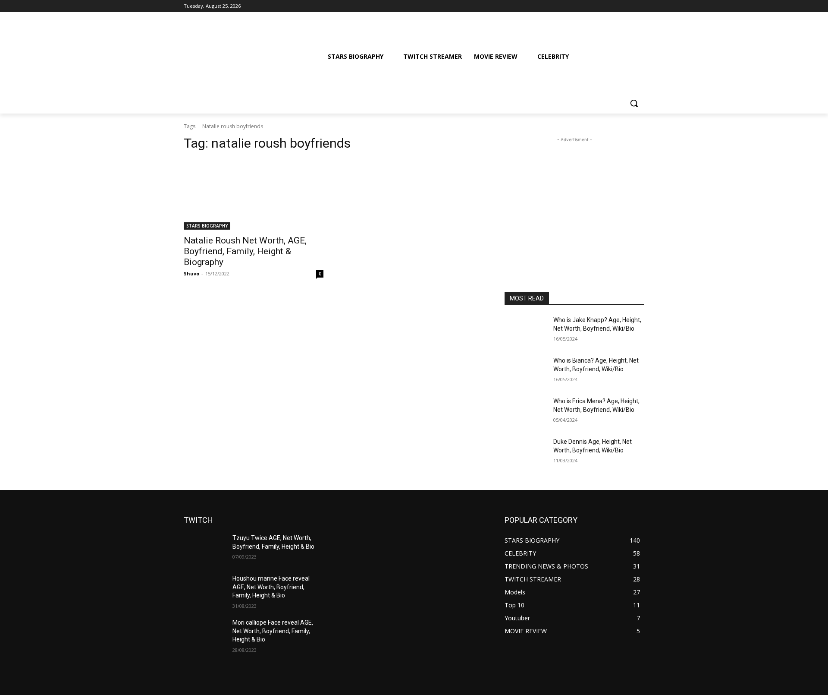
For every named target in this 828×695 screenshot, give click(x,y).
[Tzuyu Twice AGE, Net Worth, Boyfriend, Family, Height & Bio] (205, 548)
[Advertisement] (574, 198)
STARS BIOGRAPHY (207, 226)
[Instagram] (603, 6)
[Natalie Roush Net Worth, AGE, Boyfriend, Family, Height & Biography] (253, 195)
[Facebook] (591, 6)
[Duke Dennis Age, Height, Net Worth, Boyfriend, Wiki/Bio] (525, 452)
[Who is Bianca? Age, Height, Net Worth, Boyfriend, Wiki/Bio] (525, 371)
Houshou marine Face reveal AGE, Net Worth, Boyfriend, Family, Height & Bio (271, 587)
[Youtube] (639, 6)
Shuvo (191, 273)
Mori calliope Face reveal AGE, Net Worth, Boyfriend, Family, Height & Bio (272, 631)
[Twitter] (616, 6)
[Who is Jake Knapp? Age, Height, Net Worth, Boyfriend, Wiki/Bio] (525, 330)
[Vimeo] (627, 6)
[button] (634, 103)
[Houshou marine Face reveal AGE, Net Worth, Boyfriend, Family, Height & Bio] (205, 589)
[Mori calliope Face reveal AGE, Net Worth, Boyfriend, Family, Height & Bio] (205, 633)
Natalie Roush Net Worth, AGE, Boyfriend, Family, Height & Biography (245, 251)
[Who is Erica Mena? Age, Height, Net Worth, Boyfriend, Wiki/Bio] (525, 411)
